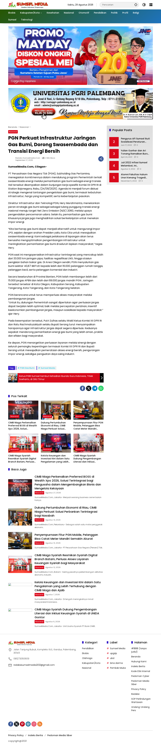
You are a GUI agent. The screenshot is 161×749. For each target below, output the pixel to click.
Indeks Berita (138, 666)
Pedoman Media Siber (59, 735)
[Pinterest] (22, 724)
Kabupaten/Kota (91, 663)
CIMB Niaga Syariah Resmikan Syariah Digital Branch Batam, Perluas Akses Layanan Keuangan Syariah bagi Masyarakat (23, 458)
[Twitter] (88, 388)
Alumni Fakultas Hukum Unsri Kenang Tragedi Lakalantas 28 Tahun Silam (134, 176)
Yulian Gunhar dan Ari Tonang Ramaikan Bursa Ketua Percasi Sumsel (135, 152)
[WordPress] (28, 724)
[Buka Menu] (151, 5)
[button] (136, 4)
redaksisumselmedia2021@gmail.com (34, 664)
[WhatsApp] (101, 388)
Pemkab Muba (118, 667)
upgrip (113, 653)
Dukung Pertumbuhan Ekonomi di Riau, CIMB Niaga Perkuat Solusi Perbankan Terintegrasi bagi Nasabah (54, 425)
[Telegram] (94, 388)
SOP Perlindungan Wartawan (141, 700)
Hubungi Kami (138, 661)
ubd (112, 658)
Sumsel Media (48, 367)
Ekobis (85, 653)
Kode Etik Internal (140, 671)
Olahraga (87, 658)
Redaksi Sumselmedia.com (27, 158)
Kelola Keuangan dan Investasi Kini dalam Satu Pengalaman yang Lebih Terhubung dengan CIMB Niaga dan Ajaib (55, 458)
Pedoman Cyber (140, 676)
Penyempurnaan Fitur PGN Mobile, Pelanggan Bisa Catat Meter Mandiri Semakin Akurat (88, 425)
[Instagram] (33, 724)
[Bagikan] (101, 159)
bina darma (116, 663)
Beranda (135, 656)
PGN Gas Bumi (27, 367)
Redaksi (135, 694)
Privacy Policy (138, 689)
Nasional (13, 131)
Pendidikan (88, 648)
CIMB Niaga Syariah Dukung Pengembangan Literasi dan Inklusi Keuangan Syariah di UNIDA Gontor (87, 458)
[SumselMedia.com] (28, 4)
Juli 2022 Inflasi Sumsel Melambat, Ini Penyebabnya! (134, 164)
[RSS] (39, 724)
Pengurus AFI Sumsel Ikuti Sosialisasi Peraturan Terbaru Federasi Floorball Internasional (135, 140)
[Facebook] (82, 388)
